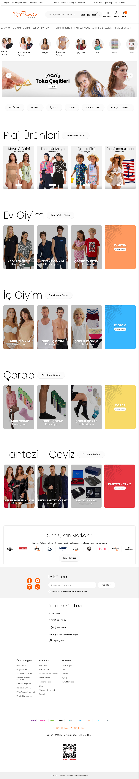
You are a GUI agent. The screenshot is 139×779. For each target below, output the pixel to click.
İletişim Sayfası (55, 613)
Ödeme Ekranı (36, 2)
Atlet (94, 15)
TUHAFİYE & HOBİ (63, 27)
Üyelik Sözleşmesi (24, 696)
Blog (41, 686)
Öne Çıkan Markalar (120, 107)
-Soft (54, 776)
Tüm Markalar (69, 558)
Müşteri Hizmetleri (47, 690)
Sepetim (43, 694)
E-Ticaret (61, 776)
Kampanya (44, 669)
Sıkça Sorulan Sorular (48, 673)
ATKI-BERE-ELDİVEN (102, 27)
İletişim (6, 2)
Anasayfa (43, 665)
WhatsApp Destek (19, 2)
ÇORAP (27, 27)
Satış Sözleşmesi (23, 683)
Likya (64, 669)
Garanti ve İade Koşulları (23, 678)
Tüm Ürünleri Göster (75, 135)
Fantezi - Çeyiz (93, 107)
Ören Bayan (67, 665)
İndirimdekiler (45, 682)
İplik (88, 15)
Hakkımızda (21, 665)
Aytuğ (64, 677)
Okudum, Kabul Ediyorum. (70, 591)
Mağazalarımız (22, 669)
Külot (83, 15)
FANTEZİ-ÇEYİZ (82, 27)
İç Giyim (54, 107)
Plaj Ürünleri (14, 107)
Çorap (72, 107)
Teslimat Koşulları (24, 673)
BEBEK (36, 27)
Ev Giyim (35, 107)
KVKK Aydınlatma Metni (26, 692)
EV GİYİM (5, 27)
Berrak (65, 673)
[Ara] (99, 14)
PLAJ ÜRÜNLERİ (123, 27)
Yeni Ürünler (44, 677)
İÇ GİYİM (16, 27)
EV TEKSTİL (46, 27)
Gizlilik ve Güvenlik (24, 688)
